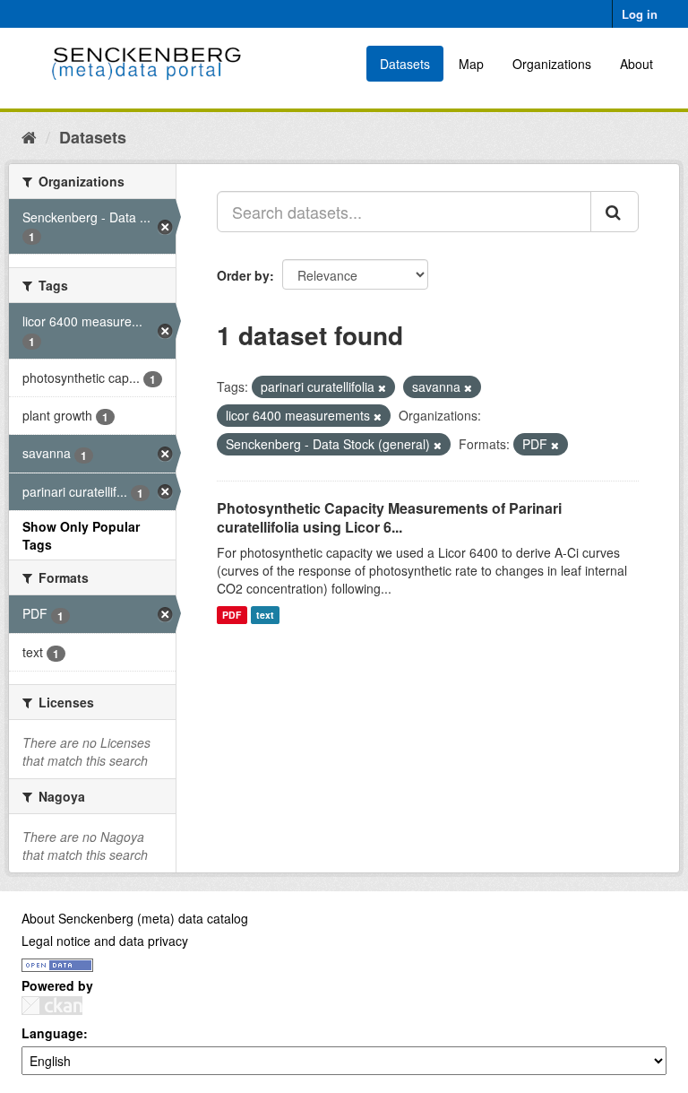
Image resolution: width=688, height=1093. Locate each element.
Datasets (405, 64)
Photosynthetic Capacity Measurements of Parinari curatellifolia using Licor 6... (389, 517)
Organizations (551, 64)
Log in (640, 13)
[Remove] (382, 387)
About (636, 64)
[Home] (29, 136)
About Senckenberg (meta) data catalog (135, 918)
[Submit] (614, 211)
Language (52, 1033)
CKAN (52, 1005)
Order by (243, 275)
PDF (231, 614)
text (265, 614)
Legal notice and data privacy (105, 941)
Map (471, 64)
